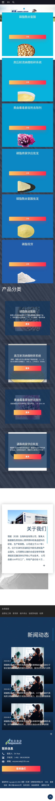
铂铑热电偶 (33, 613)
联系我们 (21, 768)
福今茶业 (23, 613)
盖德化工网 (6, 613)
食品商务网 (35, 785)
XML (46, 782)
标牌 (41, 613)
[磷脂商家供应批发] (27, 470)
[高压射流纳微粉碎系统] (27, 382)
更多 (27, 324)
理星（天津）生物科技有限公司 (32, 782)
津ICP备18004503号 (15, 785)
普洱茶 (15, 613)
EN (8, 2)
